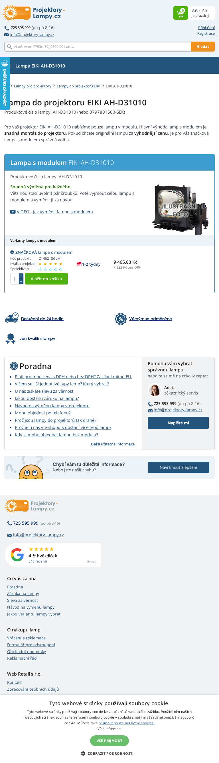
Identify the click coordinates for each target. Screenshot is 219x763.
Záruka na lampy (23, 593)
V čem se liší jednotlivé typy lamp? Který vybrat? (62, 383)
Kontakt (14, 682)
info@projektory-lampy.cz (32, 34)
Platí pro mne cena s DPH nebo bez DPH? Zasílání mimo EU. (73, 376)
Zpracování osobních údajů (33, 689)
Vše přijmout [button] (110, 740)
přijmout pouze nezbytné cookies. (127, 723)
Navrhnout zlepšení (178, 467)
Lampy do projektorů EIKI (78, 86)
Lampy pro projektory (32, 86)
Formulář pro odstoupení (31, 644)
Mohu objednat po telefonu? (42, 413)
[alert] (109, 729)
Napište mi (178, 423)
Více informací (109, 728)
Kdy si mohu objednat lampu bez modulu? (56, 434)
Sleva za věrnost (22, 600)
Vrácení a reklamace (26, 638)
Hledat (202, 46)
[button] (109, 753)
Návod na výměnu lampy (30, 607)
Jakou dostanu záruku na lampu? (47, 398)
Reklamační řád (22, 658)
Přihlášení (206, 27)
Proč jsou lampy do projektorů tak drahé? (55, 420)
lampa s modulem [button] (43, 252)
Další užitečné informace (113, 444)
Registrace (206, 33)
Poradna (15, 587)
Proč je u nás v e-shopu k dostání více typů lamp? (63, 427)
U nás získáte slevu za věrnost (44, 391)
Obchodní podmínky (26, 651)
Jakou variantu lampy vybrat (33, 614)
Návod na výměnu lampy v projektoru (52, 405)
